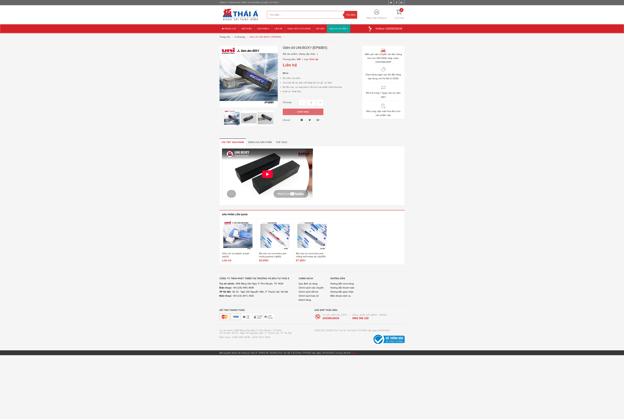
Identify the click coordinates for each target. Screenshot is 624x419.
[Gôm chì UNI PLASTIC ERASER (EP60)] (238, 235)
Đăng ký (383, 18)
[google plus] (401, 2)
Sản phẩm (262, 29)
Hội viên (320, 29)
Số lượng (287, 102)
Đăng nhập (371, 18)
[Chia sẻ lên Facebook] (302, 120)
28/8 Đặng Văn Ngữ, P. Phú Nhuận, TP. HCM (251, 283)
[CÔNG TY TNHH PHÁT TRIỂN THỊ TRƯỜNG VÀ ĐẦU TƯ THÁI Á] (240, 14)
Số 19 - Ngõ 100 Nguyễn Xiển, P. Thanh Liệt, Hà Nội (253, 291)
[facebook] (396, 2)
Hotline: (389, 28)
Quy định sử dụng (308, 283)
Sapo (354, 352)
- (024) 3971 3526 (260, 337)
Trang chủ (230, 29)
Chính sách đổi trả (308, 291)
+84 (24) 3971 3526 (236, 295)
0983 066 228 (360, 318)
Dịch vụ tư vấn (338, 29)
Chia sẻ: (286, 120)
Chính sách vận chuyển (311, 287)
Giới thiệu (246, 29)
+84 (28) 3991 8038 (236, 287)
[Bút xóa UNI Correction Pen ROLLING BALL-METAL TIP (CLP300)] (312, 235)
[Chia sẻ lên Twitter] (310, 120)
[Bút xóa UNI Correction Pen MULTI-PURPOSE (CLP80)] (275, 235)
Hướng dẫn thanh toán (342, 287)
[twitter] (391, 2)
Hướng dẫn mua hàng (342, 283)
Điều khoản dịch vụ (340, 295)
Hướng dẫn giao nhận (342, 291)
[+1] (318, 120)
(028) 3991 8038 (241, 337)
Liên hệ (278, 29)
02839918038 (331, 318)
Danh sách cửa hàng (299, 29)
